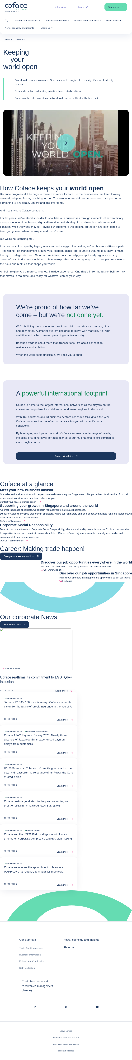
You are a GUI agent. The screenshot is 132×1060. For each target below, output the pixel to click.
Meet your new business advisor (26, 490)
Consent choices (66, 1051)
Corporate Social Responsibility (26, 525)
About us (69, 947)
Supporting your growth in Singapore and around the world (49, 506)
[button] (7, 20)
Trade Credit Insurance (31, 948)
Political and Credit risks (31, 961)
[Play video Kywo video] (66, 143)
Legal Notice (66, 1031)
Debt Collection (27, 968)
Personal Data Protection (66, 1038)
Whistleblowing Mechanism (66, 1044)
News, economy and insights (81, 939)
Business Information (30, 954)
